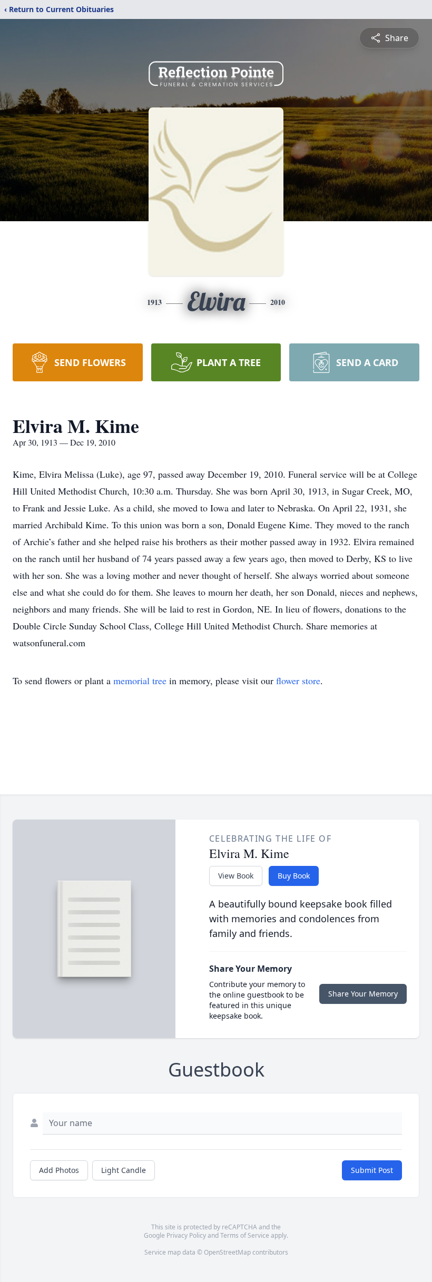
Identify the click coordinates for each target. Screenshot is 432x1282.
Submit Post (372, 1170)
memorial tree (139, 680)
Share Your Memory (363, 994)
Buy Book (294, 876)
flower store (298, 680)
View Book (235, 876)
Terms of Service (244, 1235)
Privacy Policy (186, 1235)
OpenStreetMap (227, 1252)
